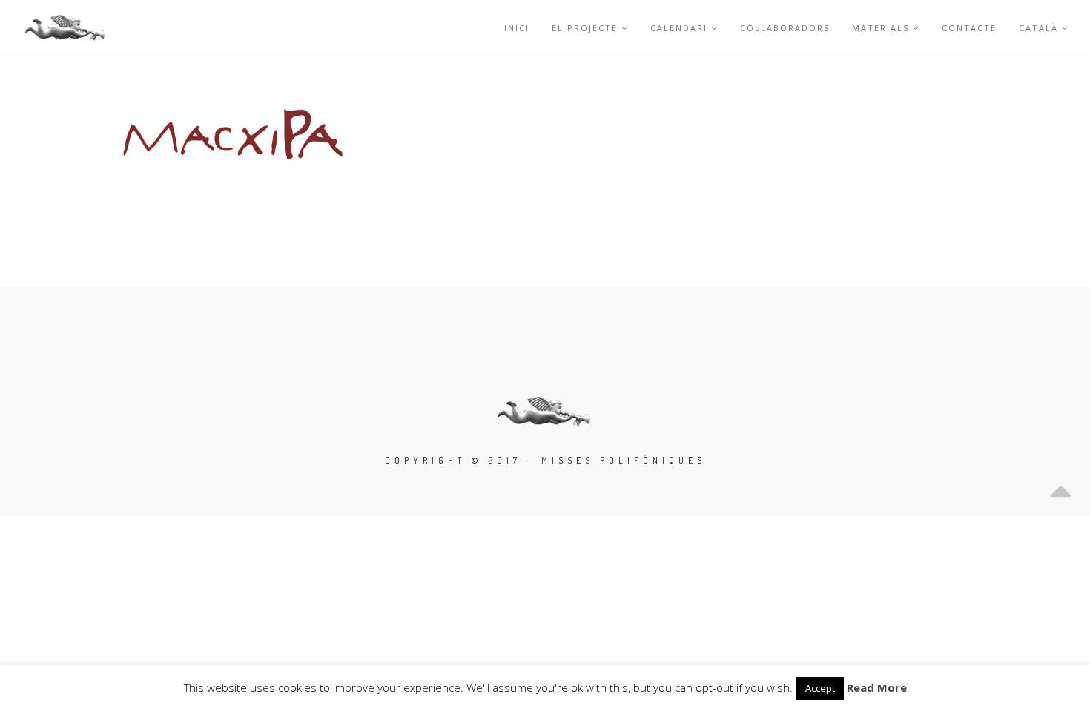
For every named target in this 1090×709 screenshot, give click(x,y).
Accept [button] (820, 688)
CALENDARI (678, 27)
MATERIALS (880, 27)
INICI (516, 27)
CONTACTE (969, 27)
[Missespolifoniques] (66, 28)
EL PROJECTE (585, 27)
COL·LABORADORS (785, 27)
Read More (877, 687)
